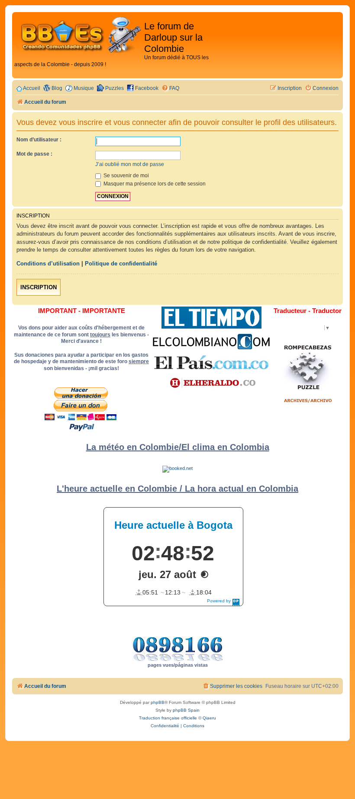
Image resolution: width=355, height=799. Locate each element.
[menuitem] (170, 88)
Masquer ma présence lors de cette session (154, 184)
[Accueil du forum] (79, 35)
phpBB (158, 702)
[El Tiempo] (211, 318)
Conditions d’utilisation (48, 263)
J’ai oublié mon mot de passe (129, 164)
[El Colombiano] (211, 341)
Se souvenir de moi (125, 176)
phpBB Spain (186, 710)
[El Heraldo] (211, 383)
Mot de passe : (34, 154)
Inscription (38, 287)
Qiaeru (209, 718)
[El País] (211, 362)
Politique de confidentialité (121, 263)
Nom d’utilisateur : (38, 140)
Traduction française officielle (168, 718)
